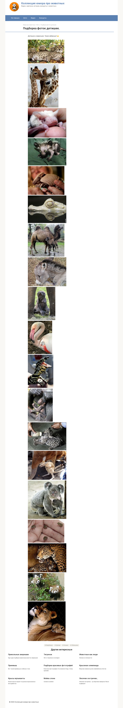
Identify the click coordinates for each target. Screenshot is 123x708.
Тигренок (48, 654)
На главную (15, 18)
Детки (58, 645)
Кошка (66, 645)
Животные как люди (88, 654)
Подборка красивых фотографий (58, 665)
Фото (25, 18)
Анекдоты (43, 18)
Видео (33, 18)
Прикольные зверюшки (18, 654)
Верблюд (49, 645)
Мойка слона (49, 678)
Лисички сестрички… (88, 678)
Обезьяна (75, 645)
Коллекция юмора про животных (42, 3)
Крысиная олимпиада (88, 665)
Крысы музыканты (16, 678)
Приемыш (12, 665)
